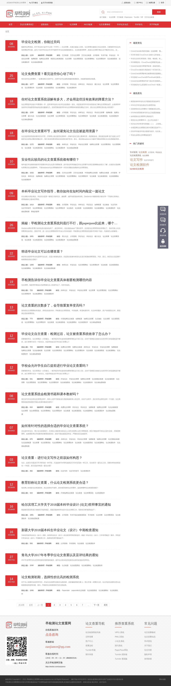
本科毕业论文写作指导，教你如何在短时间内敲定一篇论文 (63, 191)
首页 (10, 24)
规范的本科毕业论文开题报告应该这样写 (145, 101)
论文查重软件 (101, 59)
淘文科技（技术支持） (100, 682)
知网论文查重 (44, 59)
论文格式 (70, 208)
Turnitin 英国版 (121, 659)
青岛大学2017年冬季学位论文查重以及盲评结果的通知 (59, 555)
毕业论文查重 (100, 112)
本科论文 (81, 84)
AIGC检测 (88, 24)
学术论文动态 (122, 24)
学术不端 (104, 55)
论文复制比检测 (98, 379)
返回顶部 (163, 246)
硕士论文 (98, 84)
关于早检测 (154, 24)
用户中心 (139, 3)
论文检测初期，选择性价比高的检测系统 (50, 577)
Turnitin (136, 17)
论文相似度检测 (36, 62)
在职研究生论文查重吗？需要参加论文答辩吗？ (148, 109)
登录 (162, 3)
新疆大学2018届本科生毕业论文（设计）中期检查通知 (59, 530)
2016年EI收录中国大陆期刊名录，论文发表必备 (148, 131)
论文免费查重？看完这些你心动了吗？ (48, 74)
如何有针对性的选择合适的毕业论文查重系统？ (55, 426)
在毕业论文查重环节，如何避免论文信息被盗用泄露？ (59, 131)
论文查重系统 (78, 59)
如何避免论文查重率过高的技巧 (142, 116)
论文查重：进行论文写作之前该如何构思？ (51, 457)
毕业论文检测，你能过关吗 (40, 42)
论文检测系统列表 (93, 632)
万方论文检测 (149, 17)
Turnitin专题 (91, 650)
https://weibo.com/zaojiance (55, 667)
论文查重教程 (104, 24)
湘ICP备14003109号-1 (79, 679)
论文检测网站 (61, 88)
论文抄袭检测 (41, 116)
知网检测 (34, 59)
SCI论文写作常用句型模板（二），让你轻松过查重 (149, 124)
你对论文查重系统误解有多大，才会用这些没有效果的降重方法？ (67, 99)
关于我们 (148, 645)
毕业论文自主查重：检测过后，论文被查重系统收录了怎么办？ (66, 334)
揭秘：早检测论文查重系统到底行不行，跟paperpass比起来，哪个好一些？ (74, 223)
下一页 (96, 605)
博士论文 (65, 236)
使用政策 (148, 659)
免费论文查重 (66, 347)
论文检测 (39, 88)
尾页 (106, 605)
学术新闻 (91, 515)
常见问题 (150, 623)
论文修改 (106, 205)
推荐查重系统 (124, 623)
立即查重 (89, 637)
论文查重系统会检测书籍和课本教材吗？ (50, 394)
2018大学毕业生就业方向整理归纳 (143, 105)
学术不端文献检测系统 (78, 515)
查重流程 (89, 645)
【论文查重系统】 (26, 24)
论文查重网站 (90, 59)
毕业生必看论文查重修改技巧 (141, 135)
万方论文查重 (75, 55)
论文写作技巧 (26, 208)
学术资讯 (139, 24)
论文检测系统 (112, 59)
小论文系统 (119, 641)
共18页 (21, 605)
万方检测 (120, 17)
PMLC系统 (119, 637)
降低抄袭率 (35, 212)
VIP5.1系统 (119, 632)
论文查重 (112, 17)
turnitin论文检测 (137, 169)
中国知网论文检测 (91, 173)
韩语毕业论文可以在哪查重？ (42, 251)
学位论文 (73, 84)
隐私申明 (148, 654)
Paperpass (128, 17)
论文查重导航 (95, 623)
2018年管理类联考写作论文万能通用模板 (145, 113)
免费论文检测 (104, 173)
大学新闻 (96, 55)
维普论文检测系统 (57, 59)
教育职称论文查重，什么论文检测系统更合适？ (55, 482)
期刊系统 (118, 645)
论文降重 (73, 24)
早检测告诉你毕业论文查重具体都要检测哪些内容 (56, 280)
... (88, 605)
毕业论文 (112, 55)
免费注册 (152, 3)
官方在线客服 (48, 3)
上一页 (40, 605)
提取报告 (127, 3)
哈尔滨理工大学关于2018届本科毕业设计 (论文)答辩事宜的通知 (66, 504)
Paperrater (66, 590)
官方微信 (34, 3)
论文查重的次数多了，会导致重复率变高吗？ (53, 305)
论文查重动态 (150, 637)
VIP (142, 17)
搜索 (159, 12)
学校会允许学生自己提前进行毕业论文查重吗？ (55, 365)
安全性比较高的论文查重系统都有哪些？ (50, 159)
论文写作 (59, 24)
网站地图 (162, 679)
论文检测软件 (72, 88)
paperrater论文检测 (78, 590)
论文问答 (148, 650)
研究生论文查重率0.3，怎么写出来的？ (145, 120)
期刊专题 (89, 654)
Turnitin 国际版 (121, 654)
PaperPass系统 (121, 650)
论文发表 (79, 493)
